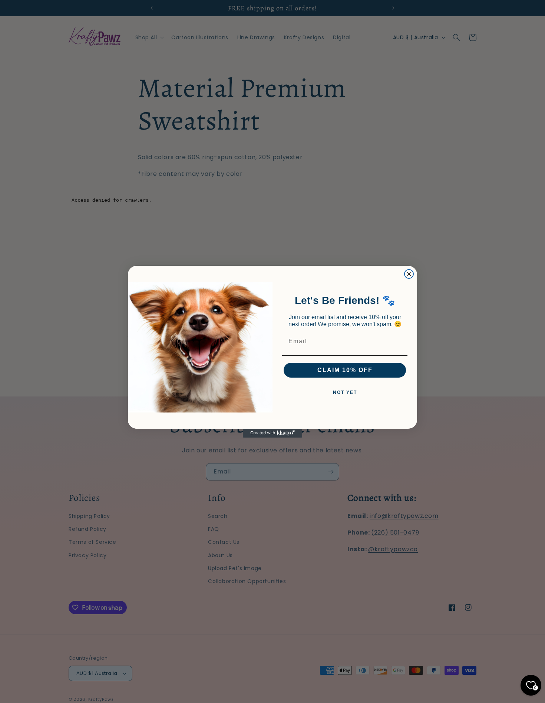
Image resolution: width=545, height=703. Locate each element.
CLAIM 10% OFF (345, 370)
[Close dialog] (408, 274)
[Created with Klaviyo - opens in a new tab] (272, 433)
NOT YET (345, 392)
